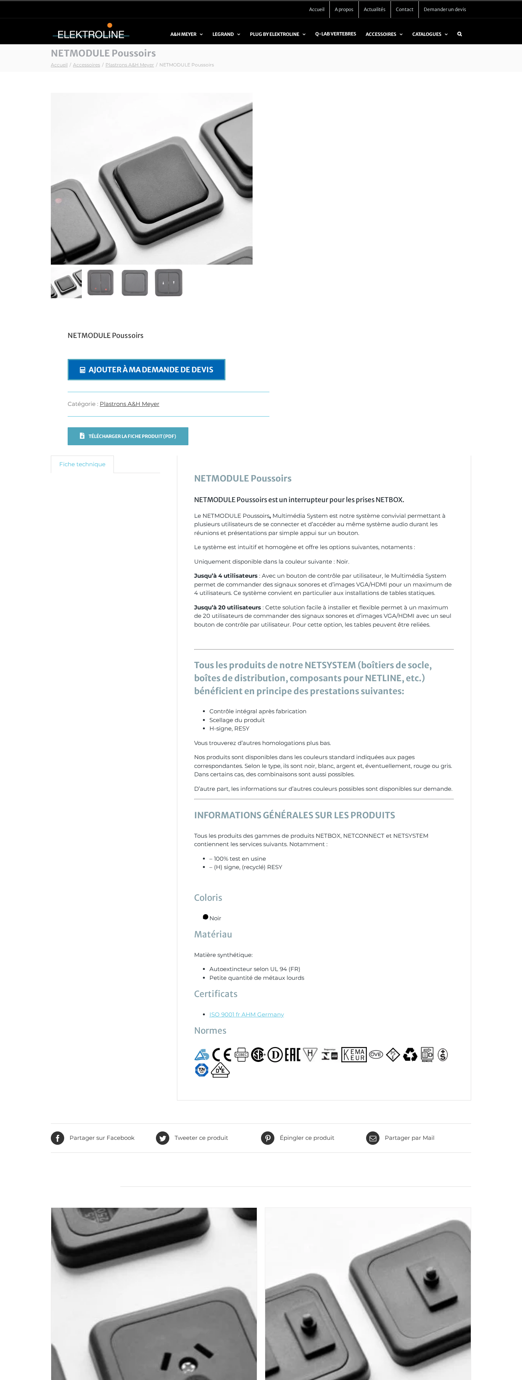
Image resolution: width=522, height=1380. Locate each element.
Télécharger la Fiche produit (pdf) (132, 436)
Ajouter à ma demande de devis (151, 369)
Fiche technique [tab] (82, 464)
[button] (459, 38)
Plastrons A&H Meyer (129, 403)
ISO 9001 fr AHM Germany (246, 1014)
